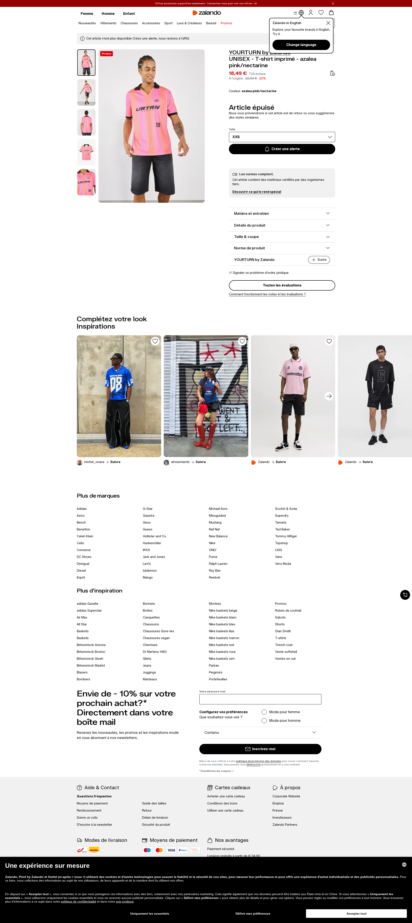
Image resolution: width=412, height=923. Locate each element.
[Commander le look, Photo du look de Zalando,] (293, 396)
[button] (256, 192)
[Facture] (195, 850)
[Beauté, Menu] (218, 23)
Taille (232, 129)
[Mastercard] (159, 850)
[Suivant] (328, 396)
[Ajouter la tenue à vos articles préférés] (155, 341)
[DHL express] (94, 850)
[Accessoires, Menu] (161, 23)
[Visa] (171, 850)
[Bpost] (82, 850)
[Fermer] (333, 3)
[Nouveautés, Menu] (97, 23)
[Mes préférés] (321, 12)
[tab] (86, 62)
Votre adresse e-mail (212, 691)
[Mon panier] (331, 12)
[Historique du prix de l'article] (332, 73)
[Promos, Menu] (233, 23)
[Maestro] (147, 850)
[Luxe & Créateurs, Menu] (203, 23)
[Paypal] (183, 850)
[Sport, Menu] (174, 23)
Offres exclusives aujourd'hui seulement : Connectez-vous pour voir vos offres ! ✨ (206, 3)
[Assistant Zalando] (405, 595)
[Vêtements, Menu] (117, 23)
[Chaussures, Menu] (139, 23)
